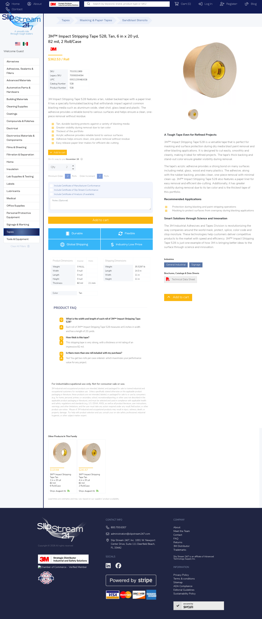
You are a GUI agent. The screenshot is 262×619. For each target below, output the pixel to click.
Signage (195, 264)
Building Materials (17, 99)
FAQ (175, 538)
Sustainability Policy (184, 593)
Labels (10, 184)
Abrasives (13, 61)
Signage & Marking (18, 224)
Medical (11, 198)
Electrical (12, 128)
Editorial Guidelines (183, 590)
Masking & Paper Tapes (96, 20)
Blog (253, 4)
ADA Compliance (182, 586)
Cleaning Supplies (17, 106)
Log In (207, 4)
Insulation (13, 169)
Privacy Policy (181, 575)
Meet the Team (181, 531)
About (36, 4)
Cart (185, 4)
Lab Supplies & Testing (20, 176)
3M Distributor (181, 546)
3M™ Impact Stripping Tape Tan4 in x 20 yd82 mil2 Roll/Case (89, 480)
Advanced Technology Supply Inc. (193, 558)
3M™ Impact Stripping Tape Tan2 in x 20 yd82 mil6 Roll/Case (60, 480)
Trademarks (179, 550)
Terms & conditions (184, 579)
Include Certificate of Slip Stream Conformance (76, 190)
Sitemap (178, 582)
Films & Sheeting (16, 147)
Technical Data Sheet (183, 279)
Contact (177, 535)
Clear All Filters (19, 246)
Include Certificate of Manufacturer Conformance (77, 186)
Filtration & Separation (20, 154)
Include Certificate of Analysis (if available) (74, 194)
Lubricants (13, 191)
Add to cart (58, 153)
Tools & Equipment (18, 239)
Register (230, 4)
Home (15, 4)
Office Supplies (16, 206)
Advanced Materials (19, 80)
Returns (177, 542)
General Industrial (176, 264)
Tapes (10, 232)
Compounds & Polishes (20, 121)
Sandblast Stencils (135, 20)
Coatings (12, 114)
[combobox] (127, 4)
